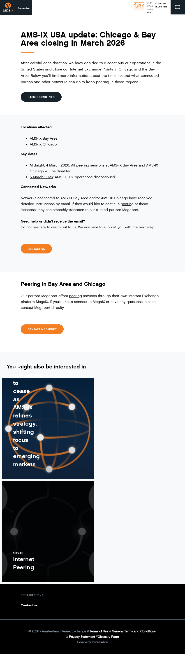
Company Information (92, 642)
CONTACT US (36, 249)
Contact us (29, 605)
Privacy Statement (82, 637)
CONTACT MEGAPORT (42, 329)
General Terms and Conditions (134, 631)
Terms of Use (99, 631)
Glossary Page (108, 637)
